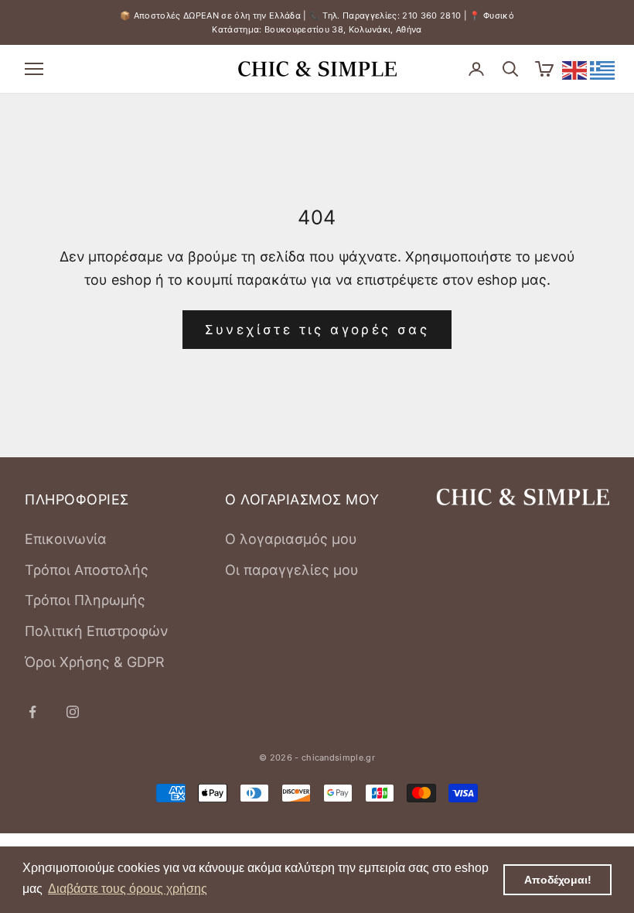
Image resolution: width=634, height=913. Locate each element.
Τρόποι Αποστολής (86, 570)
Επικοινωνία (66, 539)
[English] (575, 69)
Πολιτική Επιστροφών (96, 631)
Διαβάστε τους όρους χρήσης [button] (127, 888)
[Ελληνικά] (603, 69)
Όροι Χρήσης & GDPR (95, 662)
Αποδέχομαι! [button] (557, 880)
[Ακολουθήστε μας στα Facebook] (32, 712)
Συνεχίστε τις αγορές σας (317, 329)
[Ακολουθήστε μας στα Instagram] (72, 712)
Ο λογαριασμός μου (291, 539)
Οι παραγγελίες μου (292, 570)
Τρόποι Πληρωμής (85, 600)
